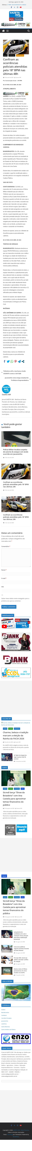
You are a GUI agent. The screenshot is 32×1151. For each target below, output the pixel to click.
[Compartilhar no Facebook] (4, 361)
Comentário (5, 546)
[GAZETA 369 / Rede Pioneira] (3, 31)
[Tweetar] (8, 361)
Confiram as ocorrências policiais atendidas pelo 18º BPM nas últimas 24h (16, 484)
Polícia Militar (20, 55)
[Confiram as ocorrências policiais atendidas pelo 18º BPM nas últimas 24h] (16, 465)
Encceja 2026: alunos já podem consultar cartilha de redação (21, 959)
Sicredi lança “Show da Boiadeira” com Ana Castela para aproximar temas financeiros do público (14, 798)
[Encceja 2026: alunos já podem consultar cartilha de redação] (6, 961)
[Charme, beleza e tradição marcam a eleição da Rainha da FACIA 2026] (16, 724)
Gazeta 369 (18, 77)
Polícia (5, 55)
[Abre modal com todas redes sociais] (22, 361)
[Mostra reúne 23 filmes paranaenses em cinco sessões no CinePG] (6, 972)
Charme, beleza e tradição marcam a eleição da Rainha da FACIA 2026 (15, 735)
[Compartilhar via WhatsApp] (11, 361)
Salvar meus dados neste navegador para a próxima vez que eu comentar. (15, 600)
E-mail (3, 578)
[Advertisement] (16, 697)
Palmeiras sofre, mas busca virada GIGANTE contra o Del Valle (14, 372)
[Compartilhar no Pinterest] (15, 361)
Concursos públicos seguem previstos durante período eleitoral (21, 948)
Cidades (10, 728)
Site (2, 587)
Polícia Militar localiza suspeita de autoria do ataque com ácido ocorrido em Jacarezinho (15, 451)
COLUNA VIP (17, 728)
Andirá (5, 728)
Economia (17, 788)
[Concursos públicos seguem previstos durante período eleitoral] (6, 950)
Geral (22, 788)
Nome (3, 570)
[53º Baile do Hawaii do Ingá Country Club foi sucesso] (6, 758)
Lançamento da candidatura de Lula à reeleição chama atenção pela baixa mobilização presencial (21, 935)
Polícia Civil (12, 55)
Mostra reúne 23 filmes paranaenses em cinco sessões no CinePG (20, 970)
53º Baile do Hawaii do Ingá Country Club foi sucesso (20, 757)
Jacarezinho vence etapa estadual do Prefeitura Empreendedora (17, 379)
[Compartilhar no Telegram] (19, 361)
